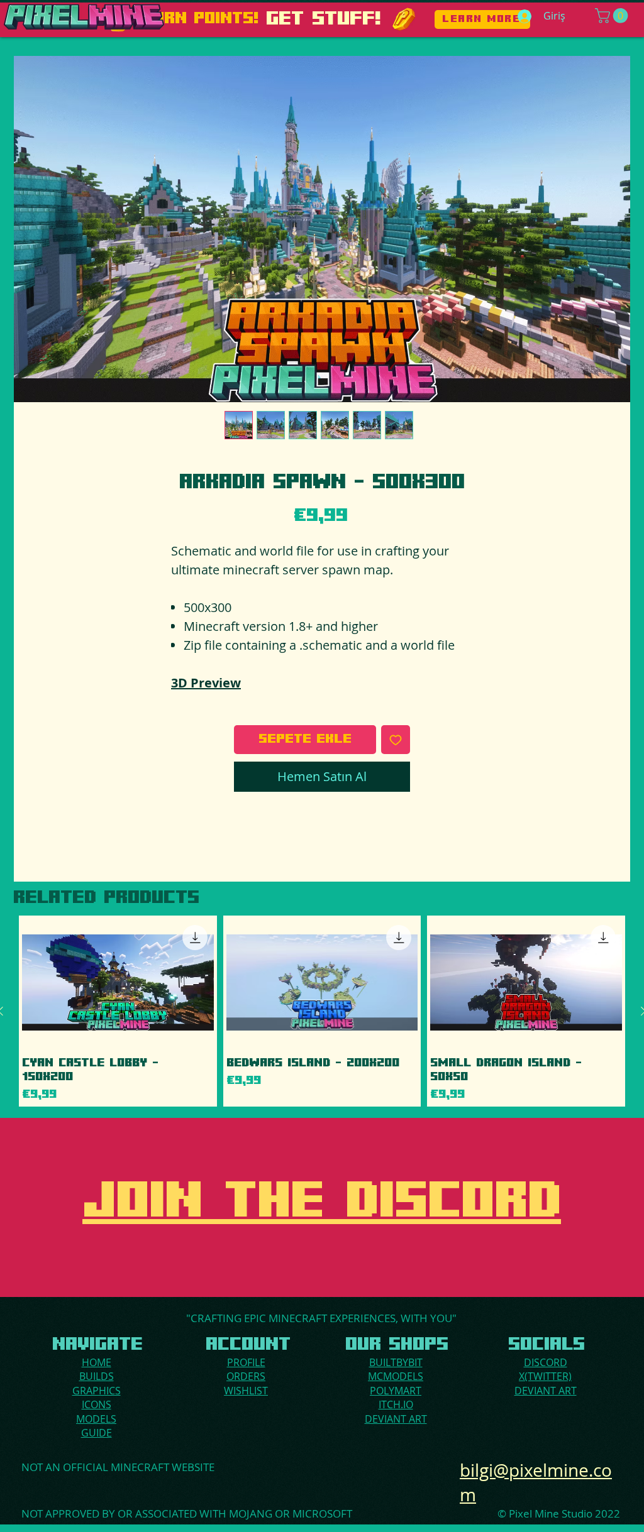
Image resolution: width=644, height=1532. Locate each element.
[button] (613, 15)
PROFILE (246, 1362)
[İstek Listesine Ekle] (395, 739)
